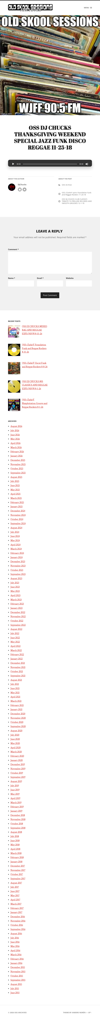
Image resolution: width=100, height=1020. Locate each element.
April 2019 (15, 798)
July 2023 (14, 582)
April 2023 (15, 595)
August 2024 (16, 527)
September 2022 (18, 625)
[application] (50, 163)
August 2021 (16, 680)
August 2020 (16, 730)
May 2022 (15, 641)
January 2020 (16, 760)
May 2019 (15, 794)
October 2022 (16, 620)
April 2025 (15, 493)
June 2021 (15, 688)
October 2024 (16, 519)
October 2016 (16, 925)
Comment (13, 249)
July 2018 (14, 836)
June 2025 (15, 485)
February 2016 (17, 959)
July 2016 (14, 937)
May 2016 (15, 946)
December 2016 (17, 916)
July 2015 (14, 988)
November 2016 (17, 921)
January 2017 (16, 912)
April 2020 (15, 747)
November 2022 (18, 616)
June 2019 (15, 789)
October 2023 (16, 570)
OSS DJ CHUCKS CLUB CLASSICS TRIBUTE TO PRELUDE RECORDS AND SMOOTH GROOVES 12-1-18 (77, 201)
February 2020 (17, 756)
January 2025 (16, 506)
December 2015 (17, 967)
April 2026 (15, 443)
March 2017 (15, 904)
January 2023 (16, 608)
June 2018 (15, 840)
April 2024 (15, 544)
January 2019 (16, 811)
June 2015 (15, 992)
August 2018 (16, 832)
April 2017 (15, 899)
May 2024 (15, 540)
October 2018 (16, 823)
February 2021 (17, 705)
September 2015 (17, 980)
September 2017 (17, 878)
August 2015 (16, 984)
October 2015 (16, 975)
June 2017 (15, 891)
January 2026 (16, 455)
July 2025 (14, 481)
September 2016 (17, 929)
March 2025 (16, 498)
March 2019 (15, 802)
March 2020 (16, 751)
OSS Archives (20, 1012)
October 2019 (16, 773)
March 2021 (15, 701)
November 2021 (17, 667)
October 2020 (16, 722)
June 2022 (15, 637)
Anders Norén (78, 1012)
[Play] (13, 164)
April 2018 (15, 849)
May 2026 (15, 439)
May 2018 (15, 844)
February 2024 (17, 553)
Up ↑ (90, 1012)
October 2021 (16, 671)
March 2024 (16, 548)
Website (70, 278)
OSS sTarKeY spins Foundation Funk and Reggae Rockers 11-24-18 (76, 193)
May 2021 (15, 692)
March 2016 (15, 954)
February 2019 (17, 806)
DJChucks (22, 184)
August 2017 (16, 882)
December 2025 (17, 460)
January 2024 (16, 557)
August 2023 (16, 578)
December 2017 (17, 866)
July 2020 (14, 735)
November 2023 (18, 565)
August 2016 (16, 933)
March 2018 (15, 853)
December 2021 (17, 663)
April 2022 (15, 646)
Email (40, 278)
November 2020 (18, 718)
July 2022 (14, 633)
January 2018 (16, 861)
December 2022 (17, 612)
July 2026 (14, 430)
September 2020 (18, 726)
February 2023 (17, 603)
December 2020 (17, 713)
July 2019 (14, 785)
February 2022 (17, 654)
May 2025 (15, 489)
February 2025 (17, 502)
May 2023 (15, 591)
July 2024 (14, 532)
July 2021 (14, 684)
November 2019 (17, 768)
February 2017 (17, 908)
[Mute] (86, 164)
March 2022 (16, 650)
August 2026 (16, 426)
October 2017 (16, 874)
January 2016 (16, 963)
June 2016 (15, 942)
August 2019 (16, 781)
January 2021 (16, 709)
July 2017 (14, 887)
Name (11, 278)
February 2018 (17, 857)
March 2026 (16, 447)
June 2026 (15, 434)
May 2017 (15, 895)
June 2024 (15, 536)
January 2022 (16, 658)
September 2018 (17, 828)
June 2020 (15, 739)
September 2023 (18, 574)
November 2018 (17, 819)
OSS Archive (67, 185)
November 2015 (17, 971)
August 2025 (16, 477)
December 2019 (17, 764)
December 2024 (17, 510)
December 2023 (17, 561)
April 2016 (15, 950)
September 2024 (18, 523)
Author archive (20, 189)
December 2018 (17, 815)
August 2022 (16, 629)
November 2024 (18, 515)
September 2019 (17, 777)
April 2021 (15, 696)
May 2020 (15, 743)
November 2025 (18, 464)
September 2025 (18, 472)
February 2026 (17, 451)
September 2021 (17, 675)
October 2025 (16, 468)
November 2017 (17, 870)
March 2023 (16, 599)
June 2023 (15, 586)
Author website (24, 189)
